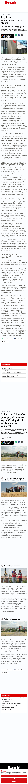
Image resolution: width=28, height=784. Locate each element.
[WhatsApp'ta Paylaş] (16, 35)
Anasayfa (3, 14)
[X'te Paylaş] (22, 35)
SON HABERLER (6, 364)
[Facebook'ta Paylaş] (19, 35)
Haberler (8, 14)
